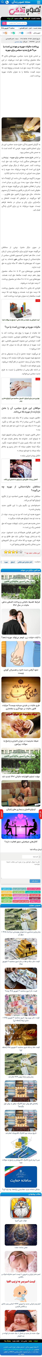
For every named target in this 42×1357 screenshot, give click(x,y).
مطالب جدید (18, 18)
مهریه (6, 562)
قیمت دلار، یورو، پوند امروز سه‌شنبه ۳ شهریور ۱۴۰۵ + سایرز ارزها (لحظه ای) (21, 1019)
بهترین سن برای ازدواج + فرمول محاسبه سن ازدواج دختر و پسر (20, 399)
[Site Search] (4, 23)
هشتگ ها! (7, 1341)
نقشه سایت (15, 1341)
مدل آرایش (6, 892)
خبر (15, 259)
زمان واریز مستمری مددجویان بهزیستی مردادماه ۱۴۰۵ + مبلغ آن (20, 933)
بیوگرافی (7, 898)
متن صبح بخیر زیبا (19, 889)
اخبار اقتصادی (23, 28)
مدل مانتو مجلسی (32, 892)
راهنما (30, 1341)
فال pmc (7, 901)
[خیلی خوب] (17, 552)
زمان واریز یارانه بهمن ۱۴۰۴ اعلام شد (20, 1076)
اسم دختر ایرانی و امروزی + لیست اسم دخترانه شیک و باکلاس (21, 1275)
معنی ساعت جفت (21, 1247)
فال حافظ (27, 18)
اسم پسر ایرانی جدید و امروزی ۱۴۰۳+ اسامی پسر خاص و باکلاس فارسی (21, 1305)
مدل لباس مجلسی (20, 895)
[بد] (6, 552)
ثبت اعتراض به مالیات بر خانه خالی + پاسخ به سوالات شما (20, 320)
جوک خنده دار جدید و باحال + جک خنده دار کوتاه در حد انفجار (21, 1334)
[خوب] (13, 552)
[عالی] (21, 552)
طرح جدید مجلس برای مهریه (21, 157)
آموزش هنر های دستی (21, 901)
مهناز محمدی (18, 42)
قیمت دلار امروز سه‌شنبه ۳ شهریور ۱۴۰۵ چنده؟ (21, 991)
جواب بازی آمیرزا (21, 1220)
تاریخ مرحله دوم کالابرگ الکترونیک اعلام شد (20, 1133)
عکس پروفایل (35, 901)
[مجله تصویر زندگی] (24, 11)
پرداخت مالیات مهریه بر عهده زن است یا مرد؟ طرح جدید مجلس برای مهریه (21, 48)
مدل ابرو (35, 898)
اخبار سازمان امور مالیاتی (25, 562)
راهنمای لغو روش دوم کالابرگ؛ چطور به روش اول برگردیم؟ (21, 1105)
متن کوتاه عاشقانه (33, 889)
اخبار (30, 28)
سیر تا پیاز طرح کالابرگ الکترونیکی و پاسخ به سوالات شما (21, 1161)
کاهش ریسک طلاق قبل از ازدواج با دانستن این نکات (21, 479)
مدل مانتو (6, 889)
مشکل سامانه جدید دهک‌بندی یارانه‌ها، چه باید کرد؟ (21, 1189)
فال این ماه (35, 895)
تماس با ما (24, 1341)
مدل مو (6, 895)
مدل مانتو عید (18, 892)
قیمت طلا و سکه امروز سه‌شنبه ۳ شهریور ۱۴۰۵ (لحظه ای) (20, 1048)
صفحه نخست (35, 18)
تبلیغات (35, 1341)
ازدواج (13, 562)
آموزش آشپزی (21, 898)
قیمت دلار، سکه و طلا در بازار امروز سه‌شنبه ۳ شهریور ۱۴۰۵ (20, 962)
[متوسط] (9, 552)
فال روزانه (10, 18)
